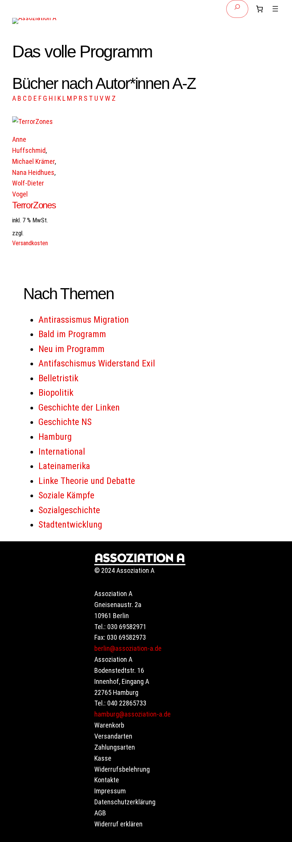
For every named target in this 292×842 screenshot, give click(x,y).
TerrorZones (34, 205)
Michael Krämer (33, 161)
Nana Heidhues (33, 172)
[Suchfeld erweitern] (237, 9)
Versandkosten (30, 243)
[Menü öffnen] (275, 8)
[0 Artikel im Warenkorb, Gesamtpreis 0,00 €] (259, 8)
